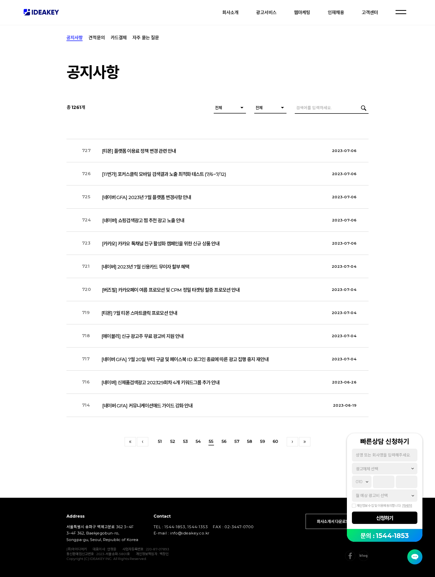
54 (198, 441)
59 (262, 441)
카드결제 (119, 38)
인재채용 (336, 12)
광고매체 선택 (367, 469)
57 (236, 441)
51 (160, 441)
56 (224, 441)
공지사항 (74, 38)
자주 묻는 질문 (145, 38)
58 (249, 441)
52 (172, 441)
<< (130, 441)
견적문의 (96, 38)
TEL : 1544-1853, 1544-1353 (181, 526)
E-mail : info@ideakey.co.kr (182, 533)
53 (185, 441)
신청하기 (384, 518)
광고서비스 (266, 12)
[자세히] (407, 506)
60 (275, 441)
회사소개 (230, 12)
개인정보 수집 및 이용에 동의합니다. (378, 506)
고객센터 (370, 12)
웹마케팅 (302, 12)
